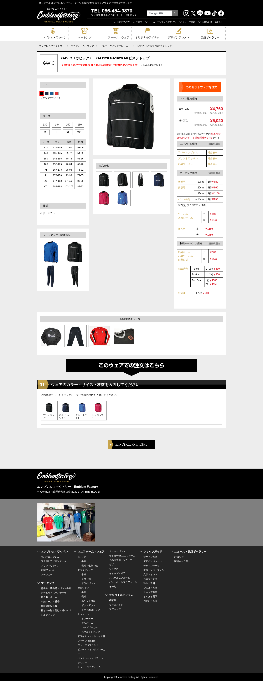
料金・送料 (149, 583)
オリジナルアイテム (147, 37)
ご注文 (139, 22)
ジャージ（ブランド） (89, 645)
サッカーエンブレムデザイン (162, 22)
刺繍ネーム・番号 (50, 601)
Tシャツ (82, 557)
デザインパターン (152, 561)
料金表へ (213, 152)
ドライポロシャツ (90, 609)
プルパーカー (88, 623)
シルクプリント (49, 614)
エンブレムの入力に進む (131, 444)
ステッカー (47, 574)
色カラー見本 (150, 579)
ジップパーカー (89, 627)
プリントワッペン (188, 158)
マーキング (84, 37)
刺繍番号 (183, 268)
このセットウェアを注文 (201, 87)
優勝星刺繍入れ (49, 606)
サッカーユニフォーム (89, 667)
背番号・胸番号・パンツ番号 (56, 588)
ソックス (113, 569)
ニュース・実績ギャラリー (190, 551)
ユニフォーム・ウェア (115, 37)
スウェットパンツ (90, 632)
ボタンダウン (88, 605)
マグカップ (115, 609)
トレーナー (87, 618)
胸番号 (181, 181)
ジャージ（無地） (87, 640)
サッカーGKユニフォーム (122, 555)
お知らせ (178, 557)
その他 (112, 586)
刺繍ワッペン (185, 164)
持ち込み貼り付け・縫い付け (56, 610)
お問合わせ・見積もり (212, 22)
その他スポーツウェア (120, 560)
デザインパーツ (151, 565)
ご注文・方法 (150, 587)
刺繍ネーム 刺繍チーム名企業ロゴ (185, 256)
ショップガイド (152, 551)
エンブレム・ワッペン (53, 37)
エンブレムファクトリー (51, 46)
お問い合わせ (150, 601)
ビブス (112, 564)
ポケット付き (88, 601)
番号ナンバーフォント (155, 570)
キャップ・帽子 (117, 573)
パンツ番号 (184, 199)
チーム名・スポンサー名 (53, 592)
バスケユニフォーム (119, 577)
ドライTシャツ (85, 570)
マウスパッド (116, 604)
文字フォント (150, 574)
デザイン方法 (150, 557)
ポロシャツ (83, 587)
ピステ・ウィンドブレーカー (115, 46)
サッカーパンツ (117, 551)
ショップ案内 (189, 22)
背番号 (181, 187)
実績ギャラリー (210, 37)
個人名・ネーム (49, 597)
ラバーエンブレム (188, 152)
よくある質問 (150, 596)
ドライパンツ (88, 583)
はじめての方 (123, 22)
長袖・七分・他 (89, 565)
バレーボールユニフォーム (123, 582)
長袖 (83, 596)
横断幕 (112, 600)
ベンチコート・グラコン (90, 658)
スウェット (83, 614)
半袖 (83, 561)
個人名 (181, 228)
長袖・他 (86, 579)
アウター (82, 662)
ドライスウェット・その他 (91, 636)
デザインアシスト (178, 37)
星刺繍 (181, 293)
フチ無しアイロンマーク (53, 561)
